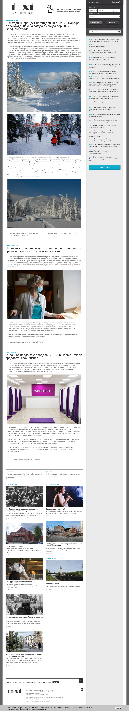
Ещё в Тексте (105, 167)
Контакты (18, 682)
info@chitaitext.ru (47, 697)
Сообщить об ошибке (44, 682)
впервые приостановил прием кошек (68, 10)
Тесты (56, 682)
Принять (118, 708)
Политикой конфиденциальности (33, 709)
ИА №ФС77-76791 (45, 690)
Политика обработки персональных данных (38, 701)
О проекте (9, 682)
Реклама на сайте (29, 682)
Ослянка (70, 34)
